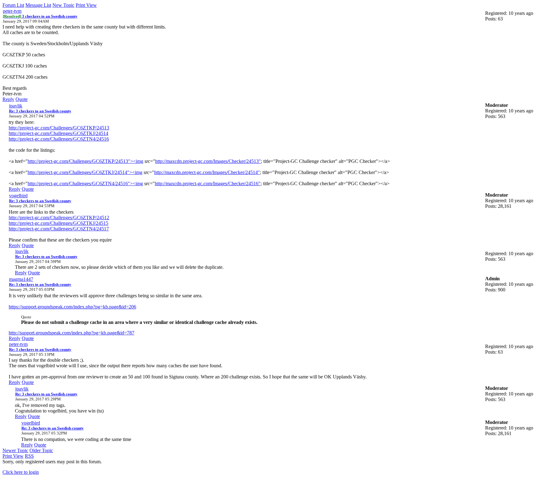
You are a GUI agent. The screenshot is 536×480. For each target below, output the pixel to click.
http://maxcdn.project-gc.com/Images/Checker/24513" (208, 161)
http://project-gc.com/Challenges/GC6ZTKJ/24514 (58, 133)
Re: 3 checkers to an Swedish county (40, 111)
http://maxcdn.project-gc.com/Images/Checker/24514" (207, 172)
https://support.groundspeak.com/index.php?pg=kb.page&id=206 (72, 306)
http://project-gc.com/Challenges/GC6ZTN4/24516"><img (85, 183)
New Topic (63, 5)
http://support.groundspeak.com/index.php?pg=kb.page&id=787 (71, 332)
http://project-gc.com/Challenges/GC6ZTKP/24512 (59, 217)
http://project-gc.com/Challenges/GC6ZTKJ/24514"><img (85, 172)
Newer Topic (15, 450)
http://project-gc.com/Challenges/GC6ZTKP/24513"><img (85, 161)
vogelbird (18, 195)
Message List (38, 5)
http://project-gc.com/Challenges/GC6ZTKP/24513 (59, 127)
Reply (8, 99)
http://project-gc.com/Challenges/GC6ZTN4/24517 (59, 228)
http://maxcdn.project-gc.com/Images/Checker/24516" (208, 183)
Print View (86, 5)
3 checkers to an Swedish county (40, 16)
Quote (22, 99)
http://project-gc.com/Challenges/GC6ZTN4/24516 (59, 139)
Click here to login (20, 472)
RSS (29, 456)
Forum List (13, 5)
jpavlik (15, 105)
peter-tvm (12, 11)
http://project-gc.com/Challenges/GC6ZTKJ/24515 (58, 223)
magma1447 (21, 279)
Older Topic (41, 450)
